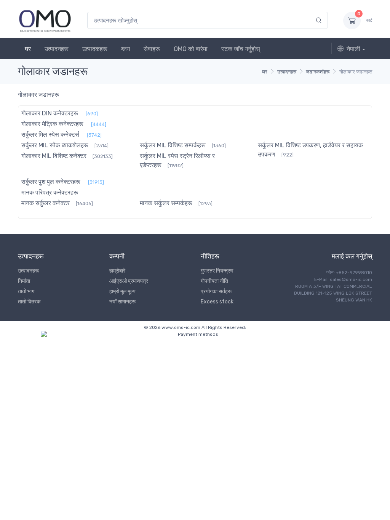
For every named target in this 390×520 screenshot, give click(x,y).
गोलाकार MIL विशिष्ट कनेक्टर (53, 156)
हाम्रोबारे (117, 271)
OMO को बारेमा (191, 49)
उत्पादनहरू (57, 49)
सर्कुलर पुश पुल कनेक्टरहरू (50, 181)
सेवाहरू (152, 49)
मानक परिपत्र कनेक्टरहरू (49, 192)
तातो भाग (26, 291)
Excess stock (217, 301)
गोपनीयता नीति (214, 281)
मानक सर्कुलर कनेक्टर (45, 203)
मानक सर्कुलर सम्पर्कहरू (166, 203)
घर (28, 49)
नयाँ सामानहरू (122, 301)
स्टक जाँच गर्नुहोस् (240, 49)
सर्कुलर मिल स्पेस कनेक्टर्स (50, 134)
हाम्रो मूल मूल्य (122, 291)
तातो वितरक (29, 301)
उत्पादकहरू (94, 49)
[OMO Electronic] (45, 20)
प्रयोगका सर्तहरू (216, 291)
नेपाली (353, 49)
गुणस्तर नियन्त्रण (217, 271)
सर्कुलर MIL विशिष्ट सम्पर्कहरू (173, 145)
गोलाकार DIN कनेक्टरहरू (49, 113)
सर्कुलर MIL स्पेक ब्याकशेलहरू (54, 145)
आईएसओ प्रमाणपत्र (128, 281)
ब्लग (125, 49)
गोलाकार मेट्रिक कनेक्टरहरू (52, 124)
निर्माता (24, 281)
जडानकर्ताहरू (317, 72)
